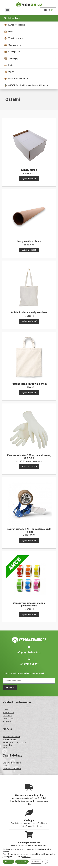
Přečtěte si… (8, 748)
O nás (5, 709)
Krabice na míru (9, 739)
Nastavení (36, 862)
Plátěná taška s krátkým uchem (29, 383)
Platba (5, 765)
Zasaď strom (8, 718)
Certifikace (7, 715)
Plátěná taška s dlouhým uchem (29, 312)
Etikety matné (29, 169)
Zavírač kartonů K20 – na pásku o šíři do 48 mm (29, 530)
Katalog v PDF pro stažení (14, 742)
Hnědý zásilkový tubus (29, 241)
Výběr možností (29, 178)
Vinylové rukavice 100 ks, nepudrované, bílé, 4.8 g (29, 456)
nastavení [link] (26, 857)
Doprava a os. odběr (12, 762)
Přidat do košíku (29, 466)
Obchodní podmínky (12, 768)
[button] (7, 10)
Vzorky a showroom (11, 736)
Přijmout (8, 862)
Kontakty (7, 721)
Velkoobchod (8, 712)
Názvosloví (7, 745)
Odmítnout (22, 862)
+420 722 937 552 (29, 664)
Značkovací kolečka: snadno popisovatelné (29, 604)
